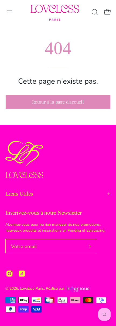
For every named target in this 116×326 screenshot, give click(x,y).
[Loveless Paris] (54, 13)
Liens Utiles (19, 193)
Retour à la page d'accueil (58, 102)
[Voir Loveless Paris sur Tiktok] (22, 274)
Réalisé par (55, 288)
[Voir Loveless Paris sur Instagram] (9, 274)
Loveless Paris (32, 288)
